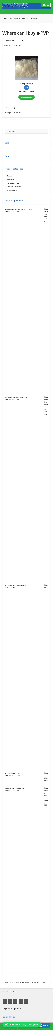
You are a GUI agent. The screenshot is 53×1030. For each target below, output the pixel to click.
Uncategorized (12, 190)
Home (6, 18)
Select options (26, 97)
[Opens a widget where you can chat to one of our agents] (44, 1026)
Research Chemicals (14, 187)
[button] (21, 1024)
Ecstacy (9, 176)
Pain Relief (10, 179)
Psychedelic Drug (13, 183)
